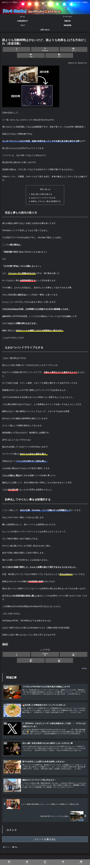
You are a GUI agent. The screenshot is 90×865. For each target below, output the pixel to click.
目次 (42, 189)
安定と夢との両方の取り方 (41, 194)
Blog (6, 644)
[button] (59, 55)
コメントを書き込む (45, 839)
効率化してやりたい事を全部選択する (46, 201)
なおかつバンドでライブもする (43, 197)
